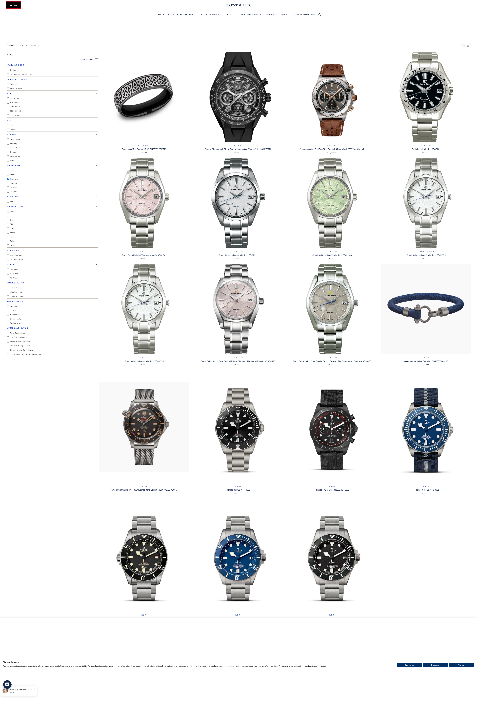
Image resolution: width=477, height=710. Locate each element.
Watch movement (16, 301)
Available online (15, 65)
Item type (12, 120)
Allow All (461, 665)
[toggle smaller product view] (468, 45)
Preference (409, 665)
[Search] (319, 15)
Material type (14, 165)
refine (33, 46)
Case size (12, 264)
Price (10, 93)
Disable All (435, 665)
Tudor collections (17, 79)
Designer (12, 134)
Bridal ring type (15, 250)
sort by (23, 46)
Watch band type (16, 283)
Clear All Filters (87, 60)
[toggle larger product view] (463, 45)
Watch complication (17, 328)
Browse (12, 46)
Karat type (13, 197)
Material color (15, 206)
